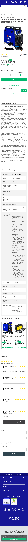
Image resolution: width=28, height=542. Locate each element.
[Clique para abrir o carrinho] (25, 2)
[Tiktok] (15, 510)
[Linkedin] (22, 510)
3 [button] (12, 52)
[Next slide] (24, 335)
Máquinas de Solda (11, 14)
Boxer (2, 17)
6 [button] (19, 52)
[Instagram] (9, 510)
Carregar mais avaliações (13, 422)
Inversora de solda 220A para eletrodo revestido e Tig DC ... (7, 336)
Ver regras (13, 93)
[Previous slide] (4, 335)
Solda (4, 14)
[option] (13, 38)
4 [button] (15, 52)
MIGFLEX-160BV (10, 17)
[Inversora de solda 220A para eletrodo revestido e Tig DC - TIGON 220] (8, 333)
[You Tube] (19, 510)
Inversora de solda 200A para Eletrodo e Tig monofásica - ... (20, 336)
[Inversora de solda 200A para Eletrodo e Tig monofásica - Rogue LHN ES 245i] (20, 333)
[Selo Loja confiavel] (7, 501)
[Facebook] (12, 510)
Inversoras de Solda (20, 14)
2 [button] (10, 52)
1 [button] (8, 52)
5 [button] (17, 52)
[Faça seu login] (6, 2)
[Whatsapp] (5, 510)
